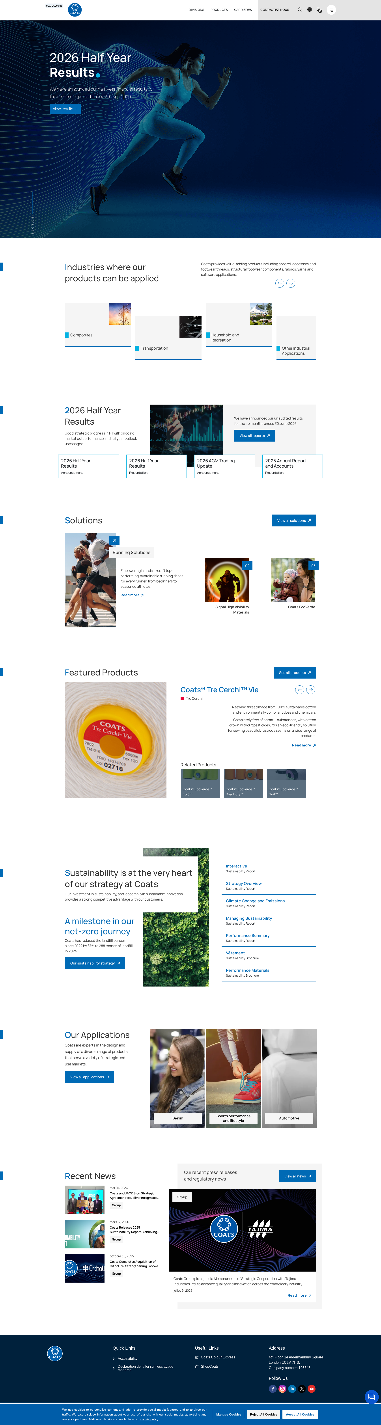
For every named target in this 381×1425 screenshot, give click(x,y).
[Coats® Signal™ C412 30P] (286, 774)
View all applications (87, 1076)
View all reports (252, 435)
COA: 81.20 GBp (54, 6)
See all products (292, 672)
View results (63, 108)
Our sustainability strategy (92, 963)
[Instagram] (282, 1389)
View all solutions (291, 520)
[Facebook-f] (273, 1389)
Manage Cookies (228, 1414)
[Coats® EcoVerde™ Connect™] (243, 774)
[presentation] (279, 283)
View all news (295, 1176)
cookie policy (149, 1419)
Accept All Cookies (300, 1414)
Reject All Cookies (263, 1414)
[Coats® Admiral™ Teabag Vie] (200, 774)
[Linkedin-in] (292, 1389)
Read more (130, 595)
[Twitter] (302, 1389)
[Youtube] (312, 1389)
